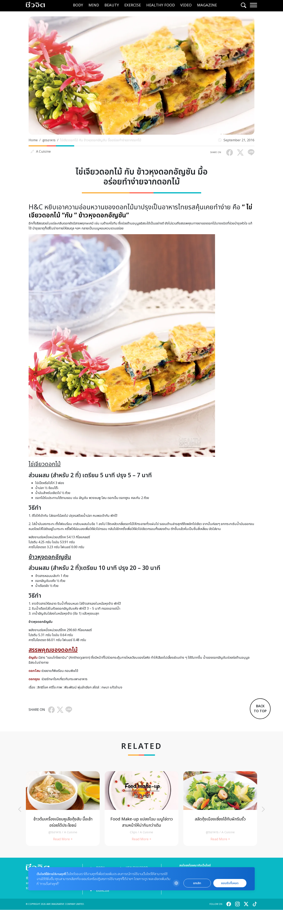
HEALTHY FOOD (160, 5)
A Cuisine (43, 151)
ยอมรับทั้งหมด (229, 883)
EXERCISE (132, 5)
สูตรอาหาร (49, 140)
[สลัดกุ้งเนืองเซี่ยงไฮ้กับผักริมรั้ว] (220, 808)
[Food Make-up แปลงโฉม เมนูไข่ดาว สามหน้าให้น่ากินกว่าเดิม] (141, 808)
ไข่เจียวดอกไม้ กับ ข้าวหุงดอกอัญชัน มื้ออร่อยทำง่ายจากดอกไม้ (100, 140)
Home (33, 140)
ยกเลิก (197, 883)
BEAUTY (111, 5)
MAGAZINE (207, 5)
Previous (20, 809)
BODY (78, 5)
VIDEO (186, 5)
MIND (93, 5)
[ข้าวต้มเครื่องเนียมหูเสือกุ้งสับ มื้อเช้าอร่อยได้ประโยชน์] (63, 808)
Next (263, 809)
